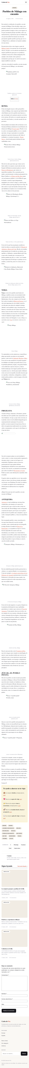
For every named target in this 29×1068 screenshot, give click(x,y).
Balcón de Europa (18, 301)
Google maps (15, 129)
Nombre (4, 993)
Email (10, 848)
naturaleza (6, 830)
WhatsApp (16, 844)
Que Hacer (19, 833)
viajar (11, 838)
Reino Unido (5, 1040)
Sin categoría (5, 1043)
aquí (4, 795)
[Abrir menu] (25, 2)
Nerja (11, 319)
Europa (11, 825)
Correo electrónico (7, 999)
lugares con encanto (8, 828)
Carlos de (6, 2)
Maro (25, 358)
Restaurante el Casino (19, 470)
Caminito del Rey (21, 651)
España (14, 7)
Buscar (24, 1053)
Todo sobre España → (22, 866)
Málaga (19, 828)
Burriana (21, 358)
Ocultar (16, 98)
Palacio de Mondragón (7, 170)
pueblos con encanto (8, 833)
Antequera (4, 502)
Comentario (5, 975)
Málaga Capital (5, 48)
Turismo (5, 838)
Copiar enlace (17, 848)
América (4, 1045)
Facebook (23, 844)
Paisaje (13, 830)
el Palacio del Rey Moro (17, 176)
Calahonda (15, 358)
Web (3, 1004)
